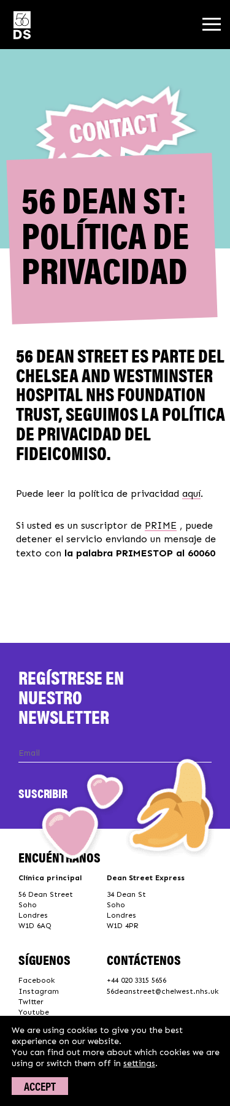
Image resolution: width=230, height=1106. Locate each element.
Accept (40, 1086)
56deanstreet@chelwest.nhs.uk (162, 991)
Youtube (33, 1012)
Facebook (36, 980)
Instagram (38, 991)
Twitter (31, 1001)
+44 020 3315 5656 (136, 980)
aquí (191, 493)
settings (139, 1063)
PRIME (161, 525)
